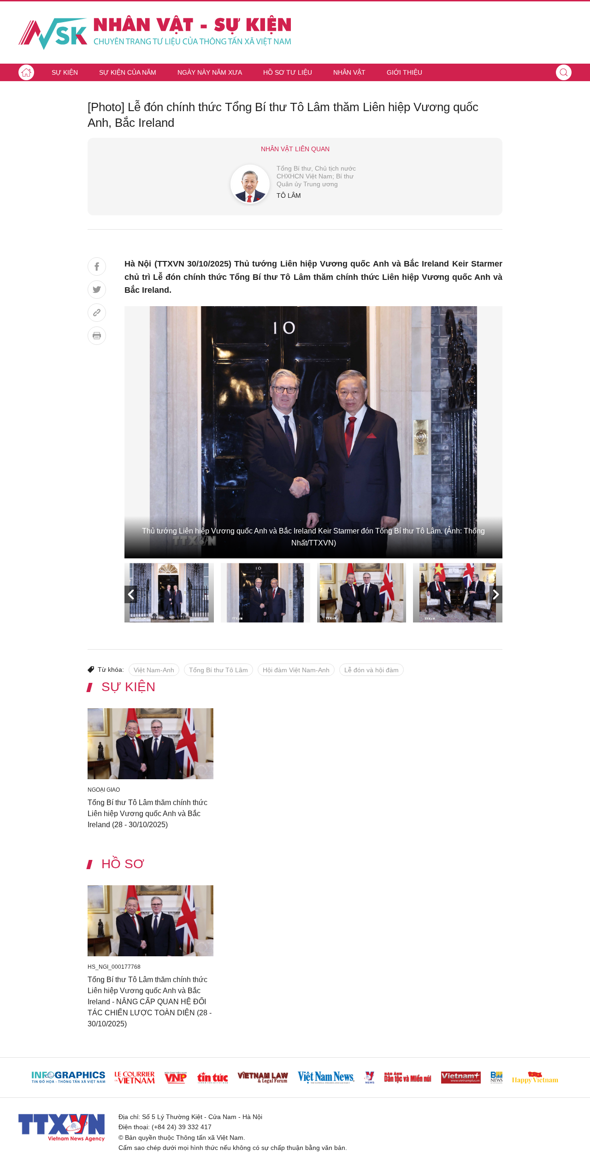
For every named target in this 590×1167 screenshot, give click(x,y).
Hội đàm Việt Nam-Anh (296, 670)
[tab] (169, 592)
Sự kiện (65, 72)
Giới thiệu (404, 72)
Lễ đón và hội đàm (371, 670)
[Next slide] (496, 594)
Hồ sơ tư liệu (287, 72)
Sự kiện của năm (127, 72)
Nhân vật (349, 72)
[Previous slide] (130, 594)
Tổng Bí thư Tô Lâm (218, 670)
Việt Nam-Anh (154, 670)
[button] (564, 72)
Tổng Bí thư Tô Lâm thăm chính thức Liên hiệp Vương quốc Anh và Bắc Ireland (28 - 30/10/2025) (147, 813)
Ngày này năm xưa (209, 72)
